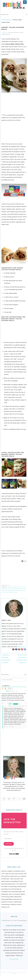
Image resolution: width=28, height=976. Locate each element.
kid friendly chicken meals (17, 590)
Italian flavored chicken (6, 590)
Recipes (9, 20)
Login (24, 674)
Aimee (15, 705)
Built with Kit (14, 854)
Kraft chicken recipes (12, 592)
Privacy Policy (14, 959)
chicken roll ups (20, 587)
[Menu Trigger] (25, 2)
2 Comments (4, 32)
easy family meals (12, 588)
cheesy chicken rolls (11, 587)
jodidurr (10, 704)
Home (3, 20)
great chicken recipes (21, 588)
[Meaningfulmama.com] (14, 9)
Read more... (22, 646)
